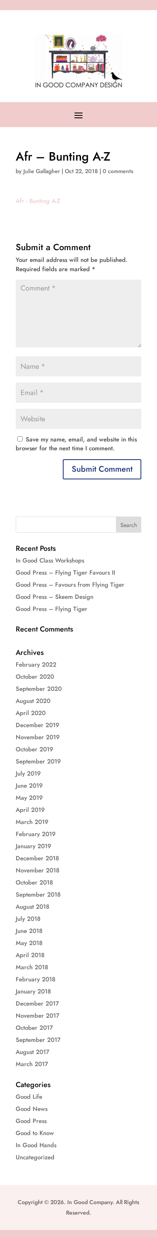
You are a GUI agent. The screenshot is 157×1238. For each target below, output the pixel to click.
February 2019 (36, 834)
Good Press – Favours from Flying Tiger (70, 584)
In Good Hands (36, 1145)
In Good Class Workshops (50, 560)
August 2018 (33, 906)
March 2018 (32, 967)
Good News (32, 1108)
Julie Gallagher (41, 171)
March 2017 (32, 1064)
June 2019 (29, 785)
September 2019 (38, 761)
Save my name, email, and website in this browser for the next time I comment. (76, 444)
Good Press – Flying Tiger (51, 608)
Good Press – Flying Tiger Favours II (65, 572)
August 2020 (33, 700)
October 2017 (34, 1027)
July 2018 (28, 918)
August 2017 (32, 1052)
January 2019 (33, 846)
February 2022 (36, 664)
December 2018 (37, 858)
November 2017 (37, 1015)
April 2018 (30, 955)
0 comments (118, 171)
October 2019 (34, 749)
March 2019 (32, 822)
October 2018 (34, 882)
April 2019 (30, 809)
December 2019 (37, 725)
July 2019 (28, 773)
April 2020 (30, 713)
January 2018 (33, 991)
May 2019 (29, 797)
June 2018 (29, 930)
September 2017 (38, 1039)
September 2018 (38, 894)
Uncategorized (35, 1157)
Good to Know (35, 1133)
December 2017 (37, 1003)
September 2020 (39, 688)
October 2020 (35, 676)
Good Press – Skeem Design (54, 596)
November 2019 (38, 737)
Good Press (31, 1121)
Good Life (29, 1096)
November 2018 (38, 870)
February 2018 (36, 979)
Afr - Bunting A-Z (38, 201)
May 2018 (29, 943)
